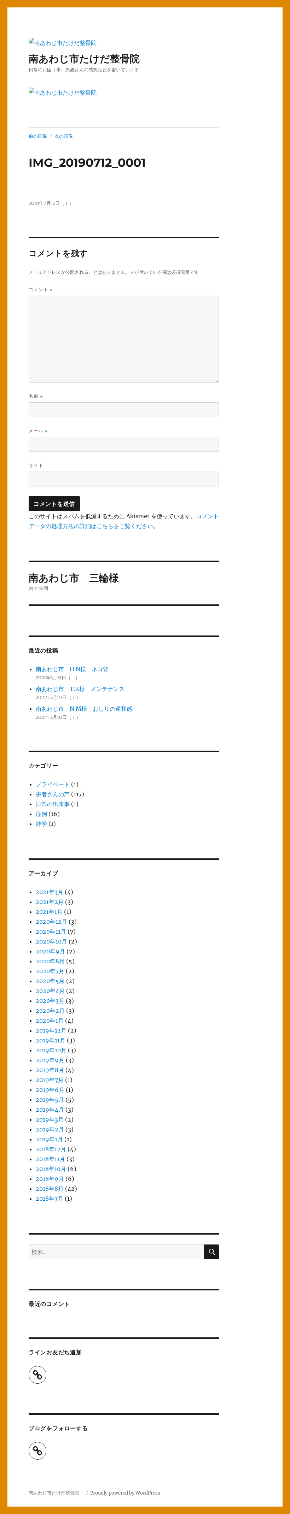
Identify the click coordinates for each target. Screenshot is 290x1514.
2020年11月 (51, 931)
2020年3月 (50, 1000)
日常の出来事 (53, 804)
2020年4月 (50, 990)
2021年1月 (49, 911)
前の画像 (38, 136)
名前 (36, 396)
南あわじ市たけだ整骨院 (89, 59)
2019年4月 (50, 1109)
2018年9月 (50, 1178)
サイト (36, 465)
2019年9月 (50, 1060)
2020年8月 (50, 961)
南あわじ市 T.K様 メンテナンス (80, 688)
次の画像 (63, 136)
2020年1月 (50, 1020)
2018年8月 (50, 1188)
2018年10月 (51, 1168)
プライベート (53, 784)
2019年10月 (51, 1050)
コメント (41, 289)
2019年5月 (50, 1099)
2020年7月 (50, 971)
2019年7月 (50, 1079)
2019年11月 (50, 1040)
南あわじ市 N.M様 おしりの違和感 (84, 708)
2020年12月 (51, 921)
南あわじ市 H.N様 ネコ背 (72, 669)
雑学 (41, 823)
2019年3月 (50, 1119)
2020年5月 (50, 980)
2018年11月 (50, 1159)
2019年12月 (51, 1030)
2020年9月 (50, 951)
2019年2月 (50, 1129)
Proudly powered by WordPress (125, 1493)
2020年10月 (51, 941)
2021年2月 (50, 901)
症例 (41, 813)
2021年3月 (49, 891)
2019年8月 (50, 1070)
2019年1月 (49, 1139)
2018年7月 (49, 1198)
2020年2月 (50, 1010)
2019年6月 (50, 1089)
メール (38, 431)
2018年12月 (51, 1149)
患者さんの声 (53, 794)
